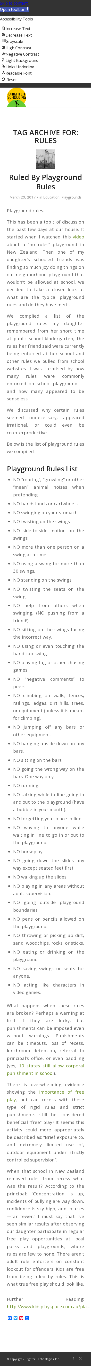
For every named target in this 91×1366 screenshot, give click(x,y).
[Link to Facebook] (73, 1358)
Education (51, 197)
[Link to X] (80, 1358)
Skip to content (14, 3)
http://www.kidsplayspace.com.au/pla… (48, 1306)
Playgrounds (71, 197)
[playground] (45, 159)
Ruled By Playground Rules (45, 182)
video (78, 237)
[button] (14, 9)
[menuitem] (77, 97)
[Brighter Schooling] (38, 97)
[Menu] (77, 97)
